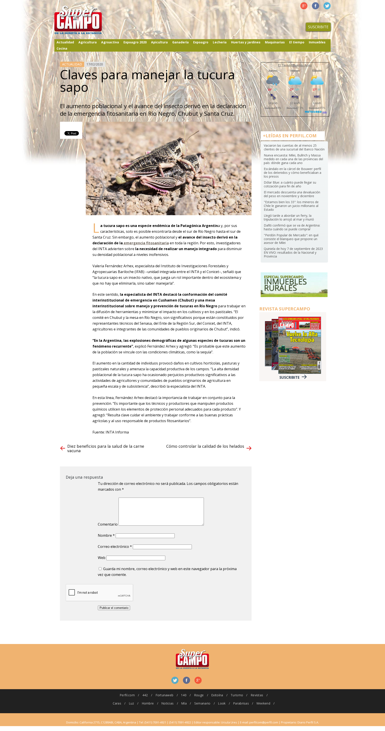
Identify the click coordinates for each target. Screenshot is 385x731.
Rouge (199, 695)
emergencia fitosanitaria (146, 243)
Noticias (167, 703)
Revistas (257, 695)
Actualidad (65, 42)
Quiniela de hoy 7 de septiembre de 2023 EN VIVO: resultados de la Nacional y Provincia (293, 252)
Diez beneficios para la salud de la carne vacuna (105, 448)
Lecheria (220, 42)
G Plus (303, 5)
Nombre (106, 535)
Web (101, 557)
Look (221, 703)
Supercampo (87, 20)
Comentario (108, 524)
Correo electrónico (115, 546)
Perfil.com (127, 695)
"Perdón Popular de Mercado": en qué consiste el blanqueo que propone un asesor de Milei (291, 239)
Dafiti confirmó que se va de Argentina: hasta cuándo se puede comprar (292, 227)
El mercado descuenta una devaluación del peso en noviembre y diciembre (292, 194)
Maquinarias (275, 42)
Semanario (202, 703)
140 (183, 695)
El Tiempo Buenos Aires (294, 65)
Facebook (315, 5)
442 (145, 695)
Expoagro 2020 (135, 42)
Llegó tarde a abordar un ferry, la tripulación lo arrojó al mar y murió (289, 217)
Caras (117, 703)
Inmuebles (317, 42)
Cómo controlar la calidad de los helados (205, 446)
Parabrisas (241, 703)
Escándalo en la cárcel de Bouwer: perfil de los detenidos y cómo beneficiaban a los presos (292, 172)
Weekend (263, 703)
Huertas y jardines (245, 42)
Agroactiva (110, 42)
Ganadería (180, 42)
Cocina (62, 48)
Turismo (237, 695)
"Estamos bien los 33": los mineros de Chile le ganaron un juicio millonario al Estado (291, 206)
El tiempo (296, 42)
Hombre (148, 703)
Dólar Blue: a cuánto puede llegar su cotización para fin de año (290, 184)
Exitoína (217, 695)
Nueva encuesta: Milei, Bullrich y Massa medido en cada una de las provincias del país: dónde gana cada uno (293, 159)
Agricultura (87, 42)
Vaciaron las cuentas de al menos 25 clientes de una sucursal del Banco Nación (294, 147)
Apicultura (159, 42)
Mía (184, 703)
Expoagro (200, 42)
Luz (131, 703)
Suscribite (318, 26)
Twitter (327, 5)
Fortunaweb (165, 695)
